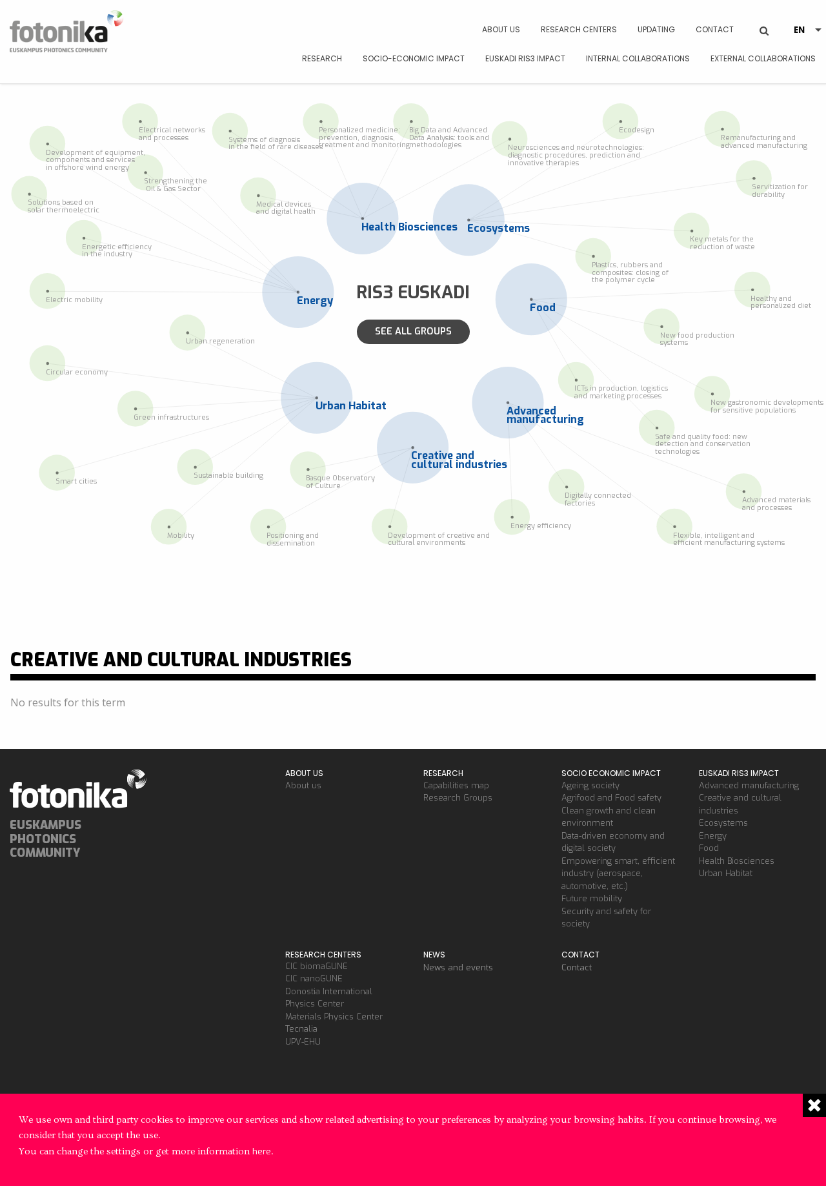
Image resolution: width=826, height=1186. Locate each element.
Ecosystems (723, 822)
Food (709, 848)
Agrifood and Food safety (611, 797)
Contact (715, 29)
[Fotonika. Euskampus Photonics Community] (69, 35)
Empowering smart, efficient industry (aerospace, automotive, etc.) (618, 873)
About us (501, 29)
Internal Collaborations (638, 58)
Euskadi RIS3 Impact (525, 58)
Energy (713, 835)
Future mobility (591, 898)
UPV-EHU (303, 1041)
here (261, 1151)
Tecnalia (301, 1028)
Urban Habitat (725, 873)
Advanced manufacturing (749, 785)
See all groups (413, 331)
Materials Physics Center (334, 1016)
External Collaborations (763, 58)
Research (322, 58)
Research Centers (579, 29)
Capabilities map (456, 785)
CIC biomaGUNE (316, 966)
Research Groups (457, 797)
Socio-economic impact (414, 58)
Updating (656, 29)
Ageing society (590, 785)
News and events (458, 967)
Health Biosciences (736, 860)
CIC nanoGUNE (314, 978)
